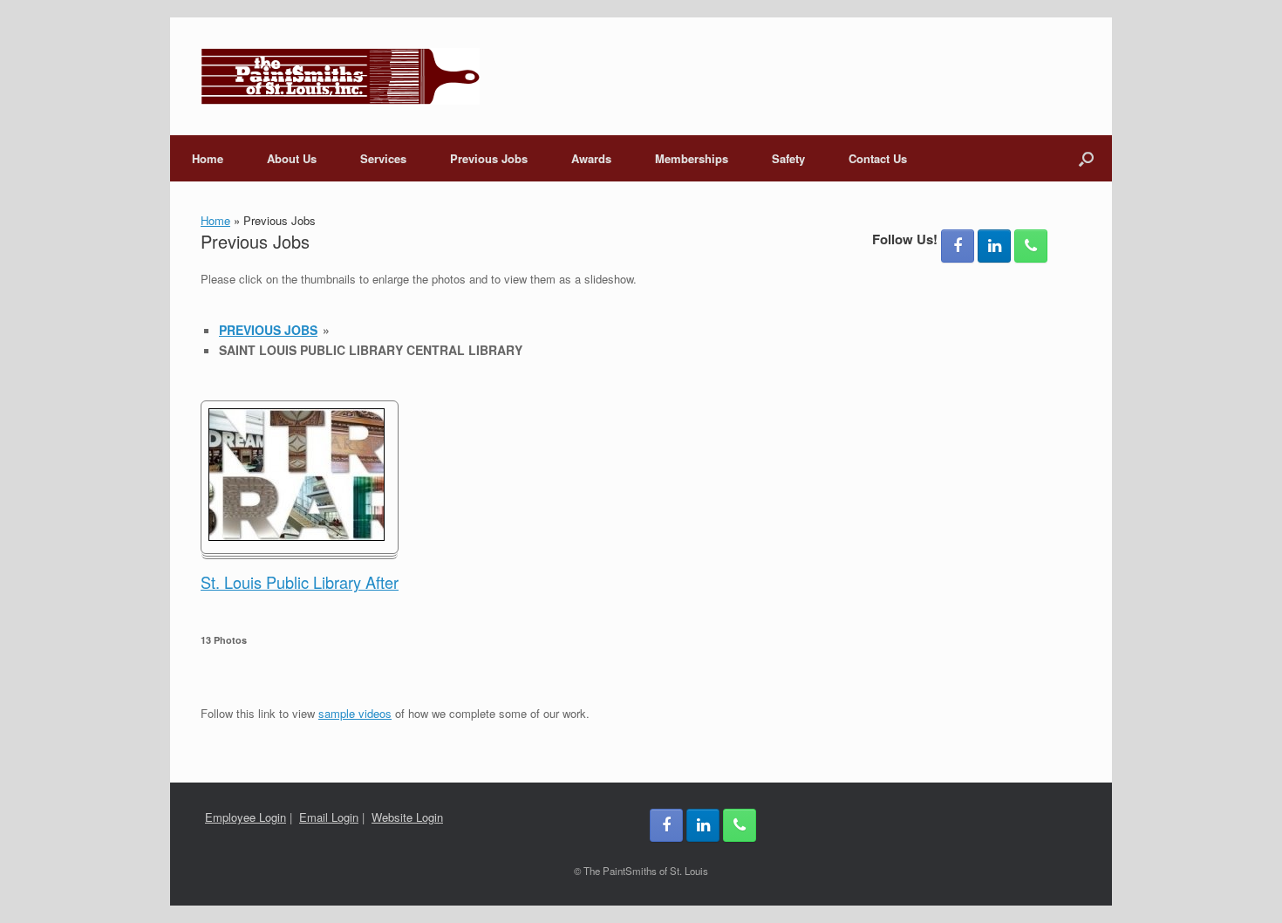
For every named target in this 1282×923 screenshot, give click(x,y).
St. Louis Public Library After (300, 582)
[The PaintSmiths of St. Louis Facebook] (957, 246)
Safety (788, 158)
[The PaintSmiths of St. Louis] (340, 76)
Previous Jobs (489, 158)
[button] (1086, 158)
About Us (292, 158)
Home (207, 158)
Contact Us (878, 158)
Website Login (407, 817)
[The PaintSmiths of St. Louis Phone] (1030, 246)
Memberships (691, 158)
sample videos (355, 713)
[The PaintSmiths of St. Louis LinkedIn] (994, 246)
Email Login (328, 817)
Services (383, 158)
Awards (591, 158)
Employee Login (245, 817)
